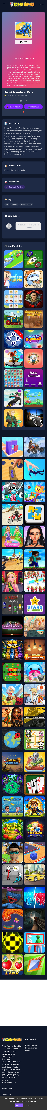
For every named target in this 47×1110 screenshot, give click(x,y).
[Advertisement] (23, 1003)
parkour (14, 204)
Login (41, 4)
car (7, 204)
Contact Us (6, 1095)
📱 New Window (13, 107)
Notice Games (31, 1048)
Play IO (28, 1050)
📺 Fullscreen (33, 107)
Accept (19, 1105)
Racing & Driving (14, 187)
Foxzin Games (31, 1045)
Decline (28, 1105)
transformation (26, 204)
